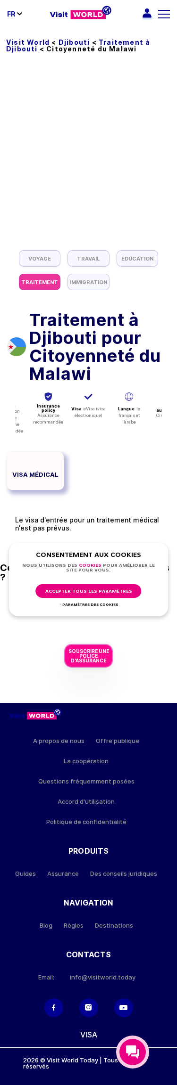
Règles (74, 925)
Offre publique (117, 741)
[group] (39, 258)
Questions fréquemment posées (86, 781)
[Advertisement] (88, 157)
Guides (25, 874)
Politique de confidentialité (86, 822)
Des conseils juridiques (123, 874)
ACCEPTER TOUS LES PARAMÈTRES (88, 591)
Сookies (90, 565)
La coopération (86, 761)
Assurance (63, 874)
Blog (46, 925)
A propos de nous (58, 741)
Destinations (114, 925)
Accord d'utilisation (86, 802)
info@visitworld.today (102, 977)
